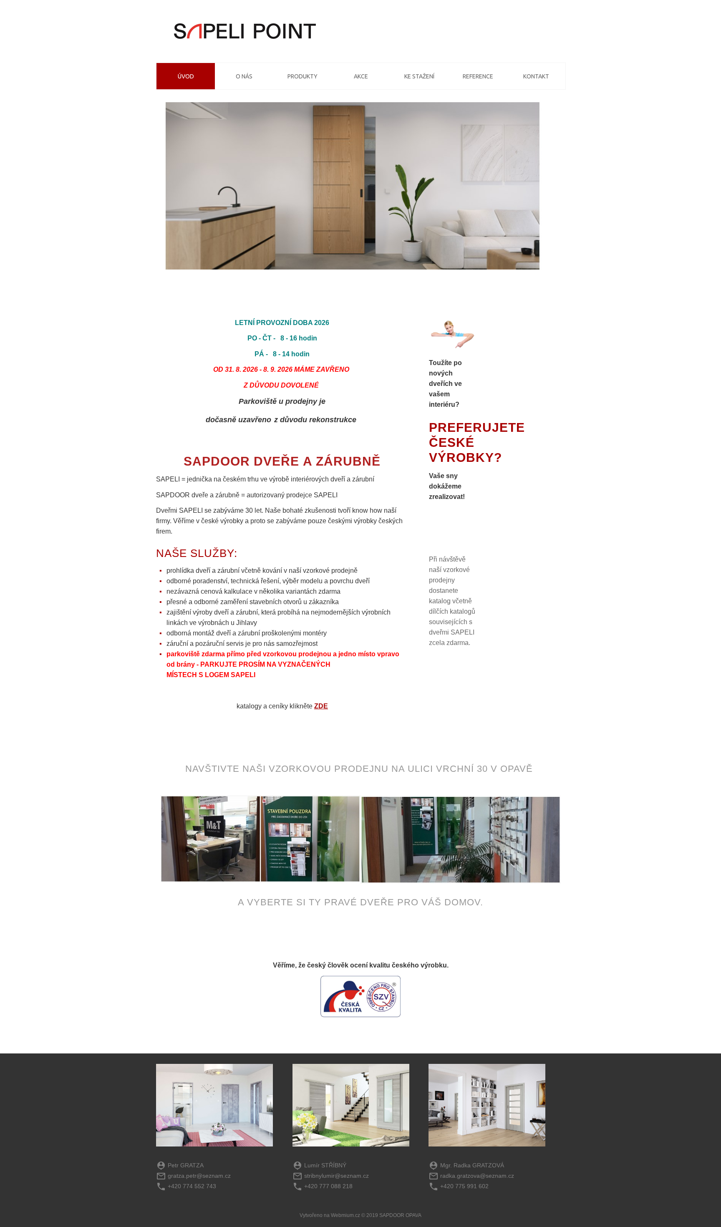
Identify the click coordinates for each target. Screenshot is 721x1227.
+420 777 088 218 (328, 1186)
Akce (361, 76)
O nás (244, 76)
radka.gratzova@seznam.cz (477, 1175)
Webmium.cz (345, 1215)
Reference (478, 76)
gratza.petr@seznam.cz (199, 1175)
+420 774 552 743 (192, 1186)
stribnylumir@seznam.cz (336, 1175)
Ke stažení (419, 76)
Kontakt (536, 76)
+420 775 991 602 (464, 1186)
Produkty (302, 76)
